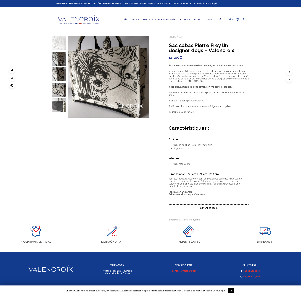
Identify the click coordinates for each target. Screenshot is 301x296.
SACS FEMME (189, 220)
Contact (210, 19)
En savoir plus (220, 290)
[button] (231, 19)
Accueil (172, 37)
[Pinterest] (12, 86)
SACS (134, 19)
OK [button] (231, 291)
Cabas (197, 220)
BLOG (197, 19)
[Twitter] (12, 78)
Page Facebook (251, 271)
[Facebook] (12, 70)
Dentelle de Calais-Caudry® (159, 19)
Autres (184, 19)
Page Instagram (251, 276)
